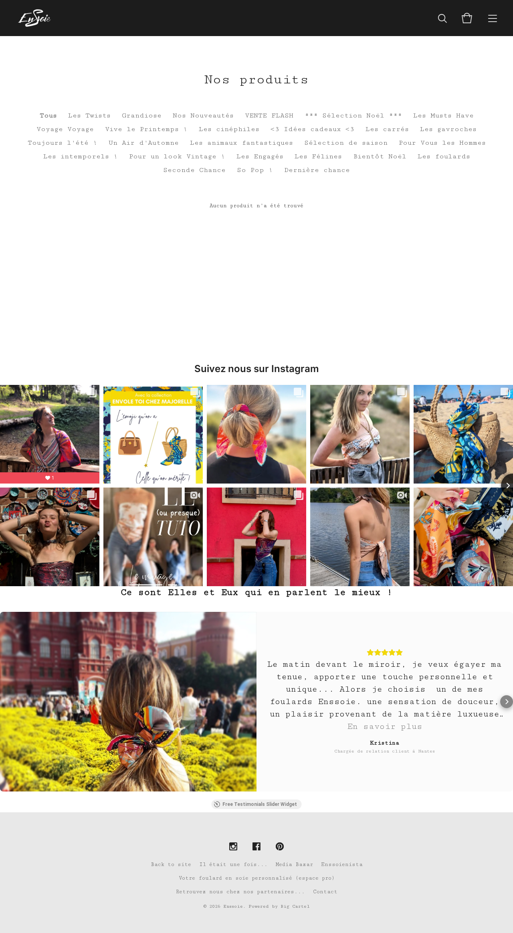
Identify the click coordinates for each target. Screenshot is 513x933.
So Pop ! (255, 170)
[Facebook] (256, 847)
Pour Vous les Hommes (442, 143)
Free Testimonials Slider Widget (259, 804)
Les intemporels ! (80, 156)
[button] (6, 701)
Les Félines (318, 156)
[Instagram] (233, 847)
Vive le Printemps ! (146, 129)
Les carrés (387, 129)
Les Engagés (259, 156)
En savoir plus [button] (384, 726)
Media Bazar (294, 864)
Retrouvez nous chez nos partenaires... (240, 891)
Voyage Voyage (65, 129)
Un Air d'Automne (144, 143)
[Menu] (492, 18)
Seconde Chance (194, 170)
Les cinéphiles (229, 129)
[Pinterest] (280, 847)
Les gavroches (448, 129)
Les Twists (89, 115)
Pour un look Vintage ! (177, 156)
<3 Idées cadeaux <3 (312, 129)
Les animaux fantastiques (241, 143)
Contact (325, 891)
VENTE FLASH (269, 115)
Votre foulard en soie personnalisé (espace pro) (257, 878)
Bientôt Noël (379, 156)
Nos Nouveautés (203, 115)
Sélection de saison (346, 143)
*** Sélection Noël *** (353, 115)
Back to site (171, 864)
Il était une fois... (233, 864)
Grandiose (142, 115)
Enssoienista (342, 864)
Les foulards (444, 156)
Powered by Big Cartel (279, 906)
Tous (48, 115)
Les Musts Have (443, 115)
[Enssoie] (34, 18)
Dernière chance (317, 170)
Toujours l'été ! (62, 143)
